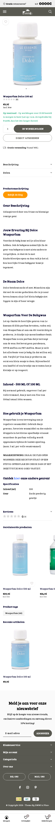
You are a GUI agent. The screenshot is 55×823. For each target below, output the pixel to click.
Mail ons (39, 776)
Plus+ (46, 805)
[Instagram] (27, 787)
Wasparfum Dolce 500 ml (17, 588)
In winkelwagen (33, 128)
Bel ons (14, 776)
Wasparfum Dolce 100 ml (17, 676)
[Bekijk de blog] (15, 194)
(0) (17, 99)
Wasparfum (13, 613)
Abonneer (42, 733)
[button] (4, 11)
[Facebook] (20, 787)
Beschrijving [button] (10, 164)
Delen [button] (6, 172)
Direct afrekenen (27, 137)
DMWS (38, 805)
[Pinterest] (36, 787)
